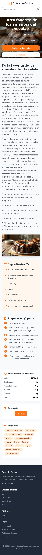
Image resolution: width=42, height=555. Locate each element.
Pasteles (25, 442)
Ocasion (8, 438)
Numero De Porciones (13, 450)
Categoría (32, 40)
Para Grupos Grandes (22, 438)
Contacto (5, 536)
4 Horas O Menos (12, 454)
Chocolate (9, 446)
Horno (16, 442)
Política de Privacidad (10, 529)
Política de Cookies (9, 533)
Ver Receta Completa (21, 48)
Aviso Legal (6, 526)
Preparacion (28, 434)
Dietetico (19, 446)
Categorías (6, 498)
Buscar (4, 504)
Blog (3, 515)
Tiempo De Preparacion (14, 430)
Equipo (28, 446)
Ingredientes (21, 55)
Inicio (4, 494)
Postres (21, 414)
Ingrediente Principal (13, 434)
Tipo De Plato (30, 430)
